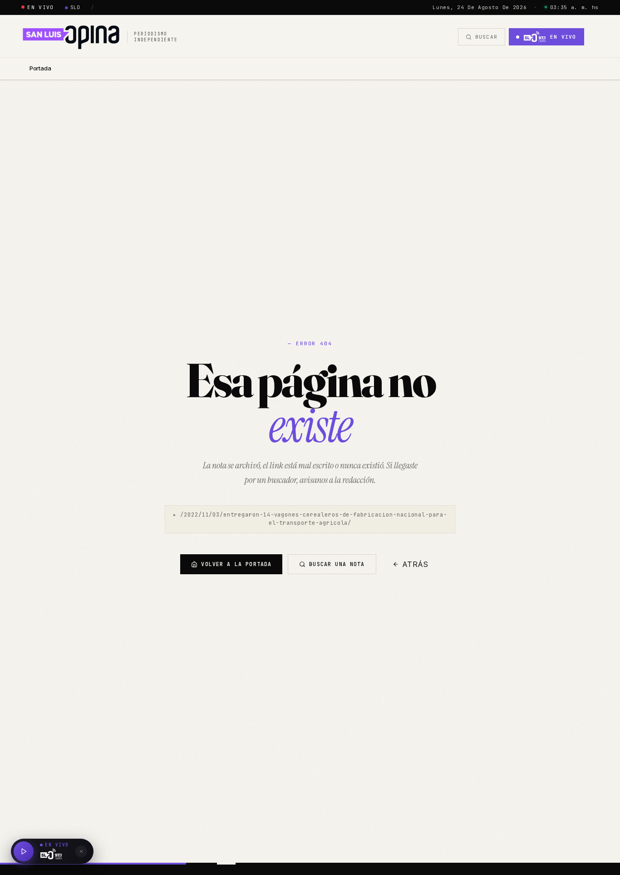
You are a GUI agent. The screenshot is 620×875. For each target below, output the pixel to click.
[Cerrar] (81, 851)
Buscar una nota (336, 564)
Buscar (486, 37)
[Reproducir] (24, 851)
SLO (72, 7)
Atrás (416, 564)
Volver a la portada (236, 564)
